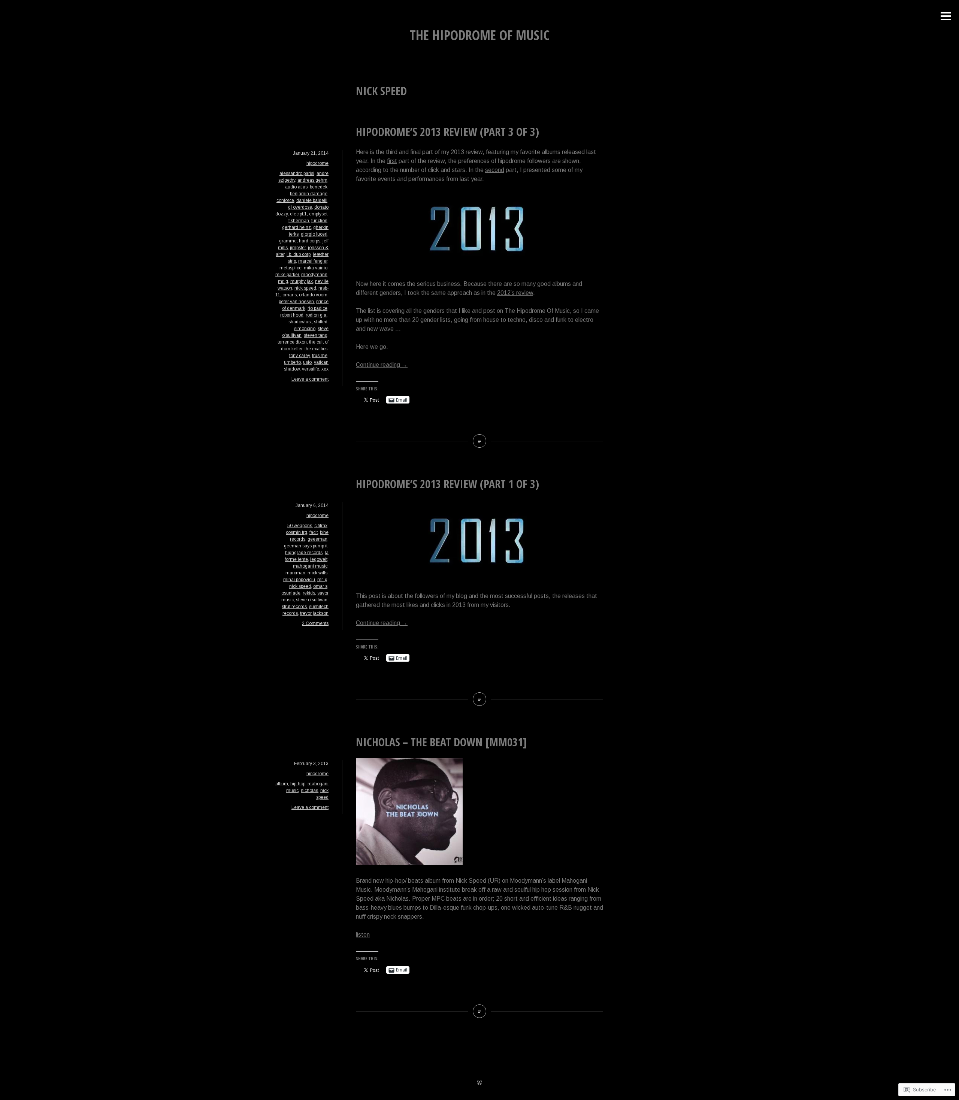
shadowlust (300, 321)
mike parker (287, 274)
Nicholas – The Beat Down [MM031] (441, 742)
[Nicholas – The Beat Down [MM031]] (479, 1011)
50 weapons (299, 525)
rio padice (317, 308)
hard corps (309, 241)
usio (307, 362)
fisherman (298, 220)
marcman (295, 572)
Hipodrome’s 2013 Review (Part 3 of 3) (447, 131)
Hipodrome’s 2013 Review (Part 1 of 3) (447, 484)
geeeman (317, 539)
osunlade (290, 593)
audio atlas (296, 187)
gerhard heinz (296, 227)
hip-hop (297, 783)
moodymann (314, 274)
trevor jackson (314, 613)
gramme (288, 241)
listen (363, 934)
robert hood (291, 315)
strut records (294, 606)
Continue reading (382, 365)
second (494, 170)
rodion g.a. (316, 315)
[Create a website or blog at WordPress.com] (479, 1083)
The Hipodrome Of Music (479, 35)
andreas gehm (312, 180)
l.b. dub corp (299, 254)
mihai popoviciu (299, 579)
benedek (318, 187)
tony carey (299, 355)
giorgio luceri (314, 234)
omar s (289, 294)
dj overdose (300, 207)
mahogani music (310, 566)
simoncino (304, 328)
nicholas (309, 790)
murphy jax (301, 281)
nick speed (305, 288)
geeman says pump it (305, 546)
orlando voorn (313, 294)
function (319, 220)
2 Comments (315, 623)
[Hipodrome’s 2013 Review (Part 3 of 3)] (479, 441)
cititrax (320, 525)
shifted (320, 321)
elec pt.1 (298, 214)
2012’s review (515, 293)
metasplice (290, 268)
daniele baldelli (311, 200)
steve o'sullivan (311, 599)
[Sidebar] (946, 16)
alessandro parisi (296, 173)
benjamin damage (308, 193)
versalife (310, 369)
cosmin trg (296, 532)
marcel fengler (312, 261)
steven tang (315, 335)
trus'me (319, 355)
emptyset (318, 214)
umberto (292, 362)
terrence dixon (292, 342)
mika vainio (315, 268)
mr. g (283, 281)
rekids (309, 593)
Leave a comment (310, 379)
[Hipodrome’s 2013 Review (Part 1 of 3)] (479, 699)
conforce (285, 200)
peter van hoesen (296, 301)
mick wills (317, 572)
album (281, 783)
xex (325, 369)
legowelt (318, 559)
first (392, 161)
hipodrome (317, 163)
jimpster (298, 247)
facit (313, 532)
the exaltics (316, 348)
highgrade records (304, 552)
